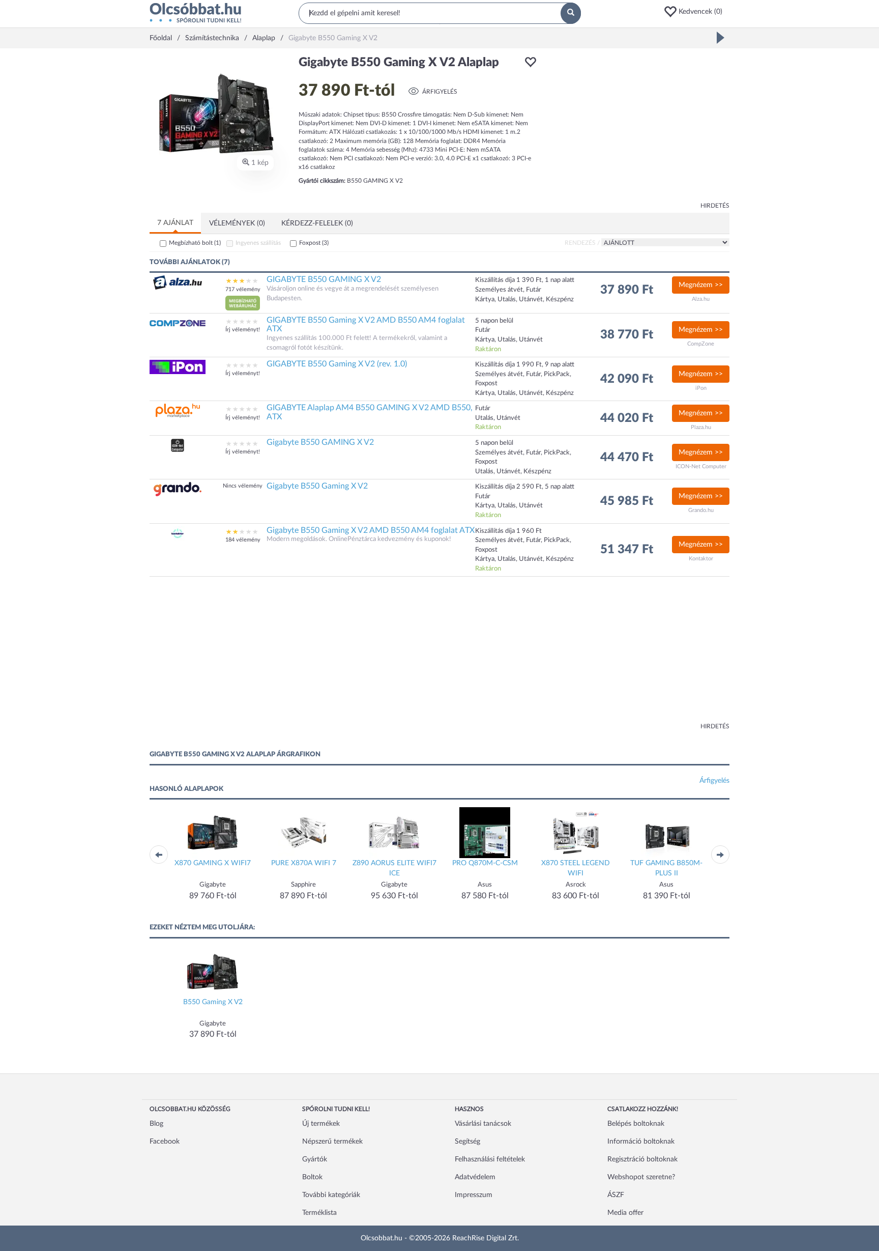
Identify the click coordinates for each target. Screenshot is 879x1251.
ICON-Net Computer (701, 466)
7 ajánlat (175, 222)
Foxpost (314, 243)
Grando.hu (701, 510)
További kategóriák (331, 1195)
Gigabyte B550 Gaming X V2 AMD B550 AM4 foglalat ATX (371, 530)
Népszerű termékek (332, 1141)
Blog (156, 1123)
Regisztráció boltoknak (642, 1159)
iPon (701, 388)
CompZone (700, 344)
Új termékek (321, 1123)
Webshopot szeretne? (641, 1177)
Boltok (312, 1177)
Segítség (467, 1141)
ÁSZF (615, 1195)
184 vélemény (242, 540)
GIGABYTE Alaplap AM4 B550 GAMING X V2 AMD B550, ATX (370, 412)
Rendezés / (582, 243)
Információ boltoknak (641, 1141)
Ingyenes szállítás (258, 243)
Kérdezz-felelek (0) (317, 223)
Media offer (625, 1212)
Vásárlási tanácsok (483, 1123)
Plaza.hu (701, 427)
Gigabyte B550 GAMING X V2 (320, 442)
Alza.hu (701, 299)
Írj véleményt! (242, 329)
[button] (696, 11)
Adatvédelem (475, 1177)
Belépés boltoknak (635, 1123)
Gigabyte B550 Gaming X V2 (317, 486)
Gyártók (314, 1159)
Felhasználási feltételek (490, 1159)
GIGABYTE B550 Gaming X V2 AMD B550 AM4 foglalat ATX (366, 324)
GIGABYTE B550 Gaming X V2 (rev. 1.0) (337, 364)
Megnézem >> (701, 285)
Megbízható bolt (195, 243)
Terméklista (319, 1212)
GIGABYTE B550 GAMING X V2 (324, 279)
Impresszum (473, 1195)
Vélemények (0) (237, 223)
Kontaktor (701, 558)
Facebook (165, 1141)
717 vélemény (242, 289)
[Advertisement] (637, 127)
